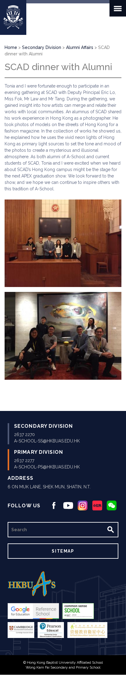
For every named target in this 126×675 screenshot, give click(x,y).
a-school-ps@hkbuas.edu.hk (47, 466)
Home (11, 47)
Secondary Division (41, 47)
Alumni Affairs (79, 47)
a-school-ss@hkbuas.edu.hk (47, 440)
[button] (63, 243)
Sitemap (63, 551)
